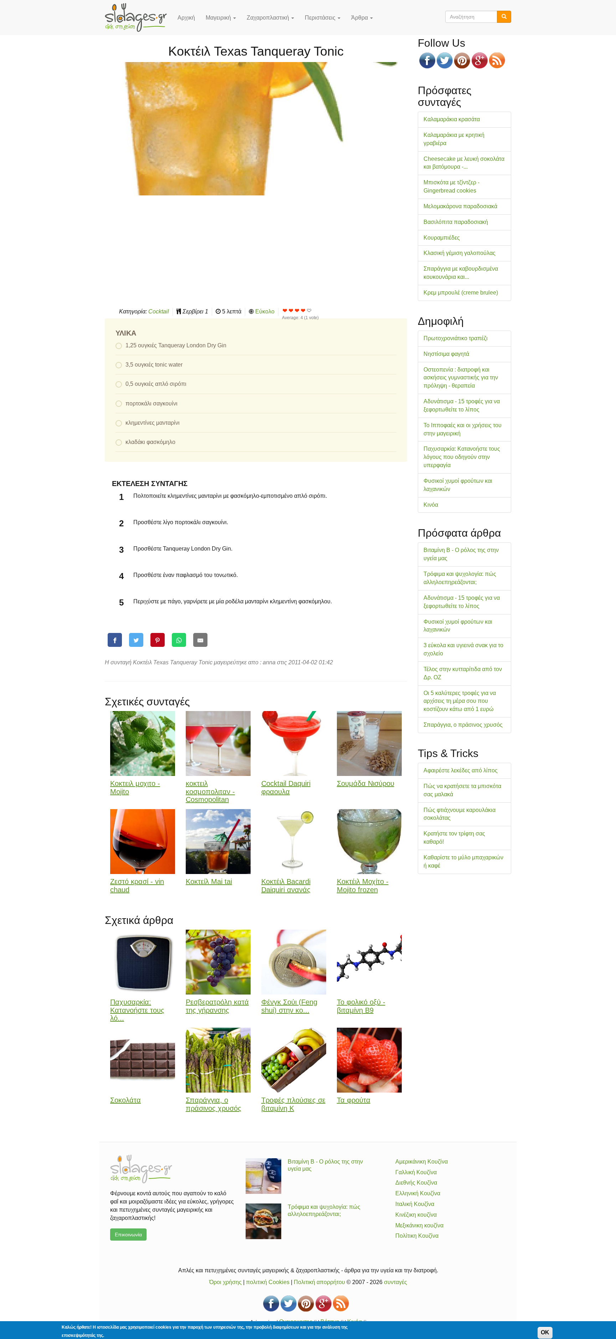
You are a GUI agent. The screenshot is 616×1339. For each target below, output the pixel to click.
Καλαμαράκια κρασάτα (451, 119)
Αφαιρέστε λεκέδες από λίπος (460, 770)
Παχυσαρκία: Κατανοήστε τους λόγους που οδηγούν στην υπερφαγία (461, 457)
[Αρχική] (138, 17)
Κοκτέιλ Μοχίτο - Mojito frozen (363, 886)
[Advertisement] (256, 251)
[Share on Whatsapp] (179, 640)
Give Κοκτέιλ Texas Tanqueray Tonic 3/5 (297, 310)
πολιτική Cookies (267, 1282)
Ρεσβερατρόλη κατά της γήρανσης (217, 1006)
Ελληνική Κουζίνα (417, 1193)
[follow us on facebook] (427, 60)
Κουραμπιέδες (441, 238)
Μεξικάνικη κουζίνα (419, 1225)
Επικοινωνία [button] (128, 1234)
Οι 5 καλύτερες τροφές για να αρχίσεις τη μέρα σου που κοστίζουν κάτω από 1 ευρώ (459, 701)
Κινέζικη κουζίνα (416, 1215)
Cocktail (158, 311)
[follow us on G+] (480, 60)
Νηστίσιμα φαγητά (446, 354)
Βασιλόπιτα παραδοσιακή (455, 222)
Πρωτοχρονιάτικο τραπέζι (455, 338)
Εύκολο (264, 311)
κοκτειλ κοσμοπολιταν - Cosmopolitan (210, 792)
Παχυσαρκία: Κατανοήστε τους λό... (137, 1010)
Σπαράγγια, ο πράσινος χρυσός (213, 1104)
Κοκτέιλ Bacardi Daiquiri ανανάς (285, 886)
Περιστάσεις (321, 18)
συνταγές (395, 1282)
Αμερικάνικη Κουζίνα (421, 1162)
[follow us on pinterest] (462, 60)
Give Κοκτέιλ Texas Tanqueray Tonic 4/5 (303, 310)
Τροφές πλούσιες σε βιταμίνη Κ (293, 1104)
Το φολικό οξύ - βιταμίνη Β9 (361, 1006)
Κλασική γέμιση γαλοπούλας (459, 253)
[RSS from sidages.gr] (497, 60)
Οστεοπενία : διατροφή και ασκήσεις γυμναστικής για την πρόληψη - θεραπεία (460, 378)
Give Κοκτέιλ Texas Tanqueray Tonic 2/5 (291, 310)
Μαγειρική (219, 18)
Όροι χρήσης (225, 1282)
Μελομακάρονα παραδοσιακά (460, 206)
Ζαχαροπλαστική (269, 18)
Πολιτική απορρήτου (319, 1282)
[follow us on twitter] (445, 60)
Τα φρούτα (353, 1100)
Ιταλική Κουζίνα (414, 1204)
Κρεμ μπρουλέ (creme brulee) (460, 293)
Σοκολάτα (125, 1100)
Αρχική (186, 18)
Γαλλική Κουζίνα (416, 1172)
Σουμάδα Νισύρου (365, 783)
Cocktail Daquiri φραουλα (285, 788)
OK (545, 1332)
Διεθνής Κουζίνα (416, 1183)
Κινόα (430, 505)
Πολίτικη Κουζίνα (416, 1236)
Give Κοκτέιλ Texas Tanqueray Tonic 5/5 (309, 310)
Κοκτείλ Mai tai (209, 881)
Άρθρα (360, 18)
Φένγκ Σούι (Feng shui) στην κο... (289, 1006)
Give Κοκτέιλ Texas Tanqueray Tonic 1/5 (285, 310)
